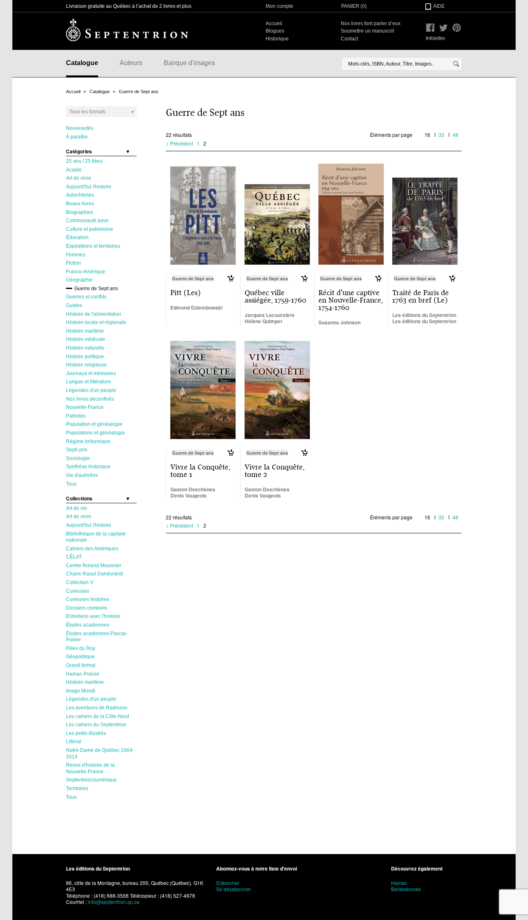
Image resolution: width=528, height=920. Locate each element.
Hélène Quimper (264, 321)
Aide (439, 6)
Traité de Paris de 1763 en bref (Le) (420, 296)
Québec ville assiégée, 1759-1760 (275, 296)
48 (455, 135)
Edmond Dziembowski (196, 307)
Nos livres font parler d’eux (371, 23)
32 (441, 135)
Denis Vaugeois (188, 495)
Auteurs (131, 62)
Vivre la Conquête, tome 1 (200, 471)
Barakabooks (406, 888)
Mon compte (279, 6)
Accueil (274, 23)
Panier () (354, 6)
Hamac (399, 882)
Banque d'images (189, 62)
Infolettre (435, 38)
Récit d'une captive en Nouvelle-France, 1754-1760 (350, 300)
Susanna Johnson (339, 322)
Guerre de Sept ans (138, 91)
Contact (349, 39)
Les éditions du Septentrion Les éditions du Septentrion (424, 318)
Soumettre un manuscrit (367, 31)
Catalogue (82, 62)
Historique (277, 39)
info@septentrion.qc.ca (113, 901)
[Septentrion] (127, 29)
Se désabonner (233, 888)
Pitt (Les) (185, 293)
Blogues (275, 31)
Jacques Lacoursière (270, 315)
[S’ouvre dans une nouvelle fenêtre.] (430, 27)
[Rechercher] (456, 64)
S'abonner (227, 882)
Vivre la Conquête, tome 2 (274, 471)
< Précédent (179, 143)
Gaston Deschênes (192, 489)
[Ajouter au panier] (230, 278)
